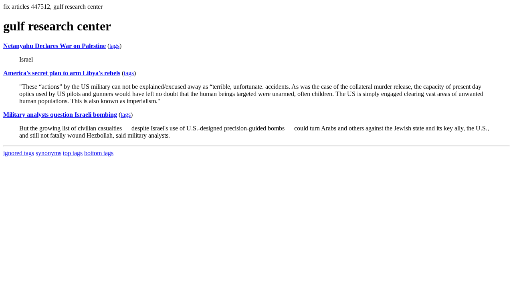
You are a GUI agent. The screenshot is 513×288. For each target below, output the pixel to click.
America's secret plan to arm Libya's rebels (61, 73)
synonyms (48, 153)
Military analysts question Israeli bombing (60, 114)
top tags (73, 153)
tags (114, 45)
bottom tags (98, 153)
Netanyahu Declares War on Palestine (54, 45)
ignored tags (18, 153)
